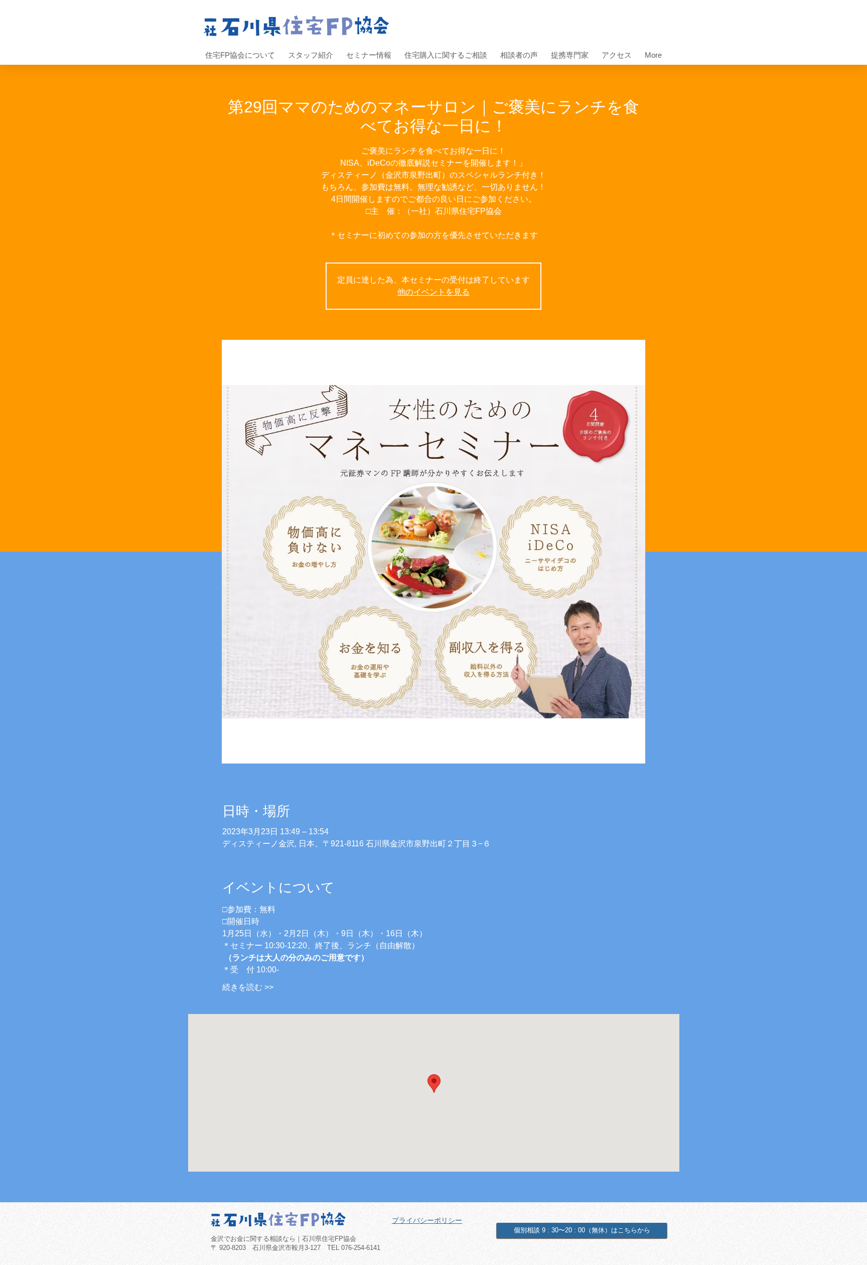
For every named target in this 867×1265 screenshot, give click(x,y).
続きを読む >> (247, 987)
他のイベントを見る (433, 292)
